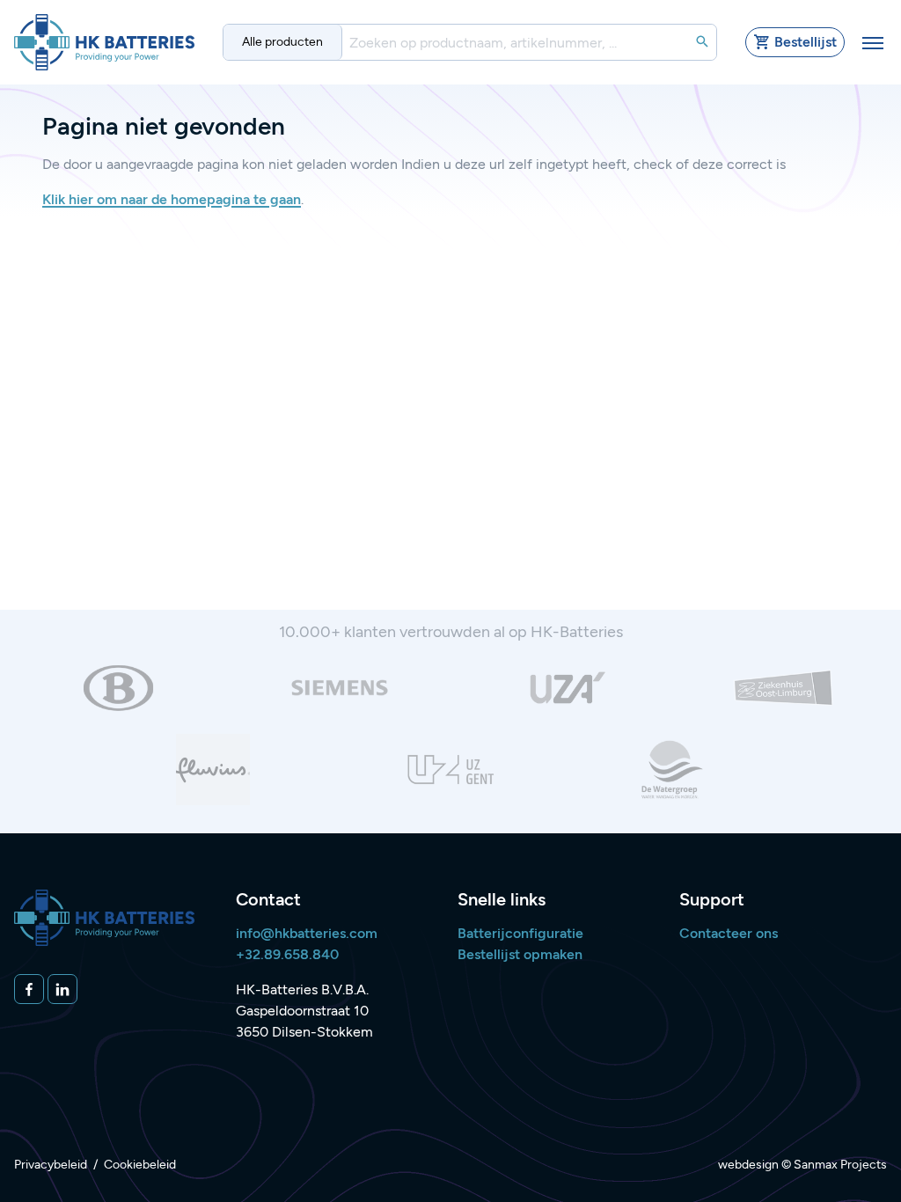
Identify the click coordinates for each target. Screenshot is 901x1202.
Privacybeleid (50, 1164)
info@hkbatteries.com (306, 933)
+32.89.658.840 (287, 954)
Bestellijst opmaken (520, 954)
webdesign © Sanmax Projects (802, 1164)
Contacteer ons (728, 933)
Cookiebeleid (140, 1164)
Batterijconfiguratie (520, 933)
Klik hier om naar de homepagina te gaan (171, 199)
